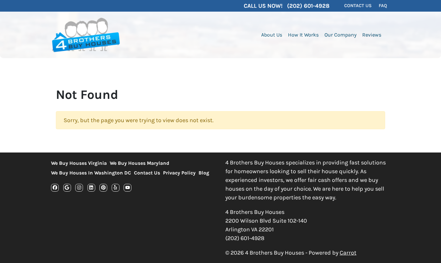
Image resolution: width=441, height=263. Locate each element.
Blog (204, 173)
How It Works (303, 35)
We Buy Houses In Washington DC (91, 173)
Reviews (371, 35)
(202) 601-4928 (244, 238)
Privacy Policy (179, 173)
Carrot (348, 252)
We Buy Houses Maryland (139, 163)
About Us (271, 35)
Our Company (340, 35)
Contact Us (147, 173)
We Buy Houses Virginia (79, 163)
